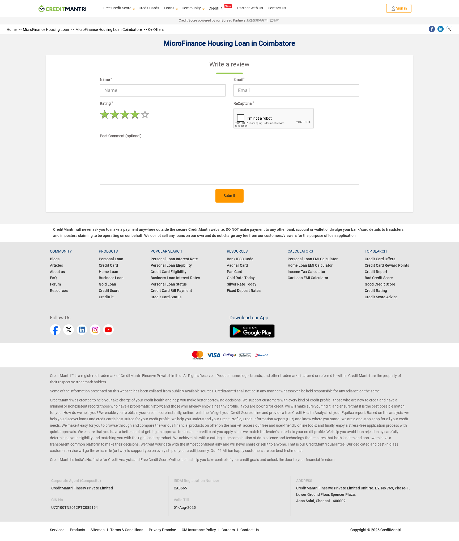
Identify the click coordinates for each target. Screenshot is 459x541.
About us (57, 272)
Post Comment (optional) (121, 136)
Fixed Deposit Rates (244, 290)
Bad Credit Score (379, 278)
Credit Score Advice (381, 297)
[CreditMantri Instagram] (95, 329)
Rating (106, 103)
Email (239, 79)
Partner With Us (250, 8)
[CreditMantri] (62, 8)
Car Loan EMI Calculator (308, 278)
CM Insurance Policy (199, 530)
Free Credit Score (117, 8)
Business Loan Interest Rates (175, 278)
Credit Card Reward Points (387, 265)
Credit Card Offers (380, 259)
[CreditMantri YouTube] (108, 329)
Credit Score (109, 290)
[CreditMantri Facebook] (55, 329)
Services (57, 530)
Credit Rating (376, 290)
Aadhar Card (237, 265)
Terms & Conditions (126, 530)
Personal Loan (111, 259)
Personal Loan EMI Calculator (313, 259)
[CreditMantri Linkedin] (81, 329)
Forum (55, 284)
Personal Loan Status (169, 284)
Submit (229, 196)
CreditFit (216, 8)
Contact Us (277, 8)
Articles (56, 265)
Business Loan (111, 278)
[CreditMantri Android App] (319, 331)
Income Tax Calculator (306, 272)
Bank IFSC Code (240, 259)
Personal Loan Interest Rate (174, 259)
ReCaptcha (243, 103)
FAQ (53, 278)
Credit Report (376, 272)
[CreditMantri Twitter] (68, 329)
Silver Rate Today (241, 284)
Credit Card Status (166, 297)
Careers (228, 530)
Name (106, 79)
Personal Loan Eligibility (171, 265)
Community (191, 8)
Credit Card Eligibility (168, 272)
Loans (169, 8)
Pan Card (234, 272)
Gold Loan (107, 284)
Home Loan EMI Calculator (310, 265)
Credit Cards (149, 8)
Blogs (55, 259)
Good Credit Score (380, 284)
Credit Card (108, 265)
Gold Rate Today (241, 278)
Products (77, 530)
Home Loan (108, 272)
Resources (59, 290)
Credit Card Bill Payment (171, 290)
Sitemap (98, 530)
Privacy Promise (162, 530)
